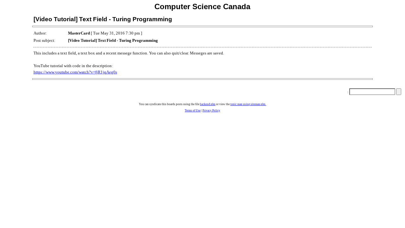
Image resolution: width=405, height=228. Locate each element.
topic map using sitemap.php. (248, 104)
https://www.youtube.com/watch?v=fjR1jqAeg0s (75, 72)
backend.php (207, 104)
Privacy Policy (211, 110)
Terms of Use (193, 110)
